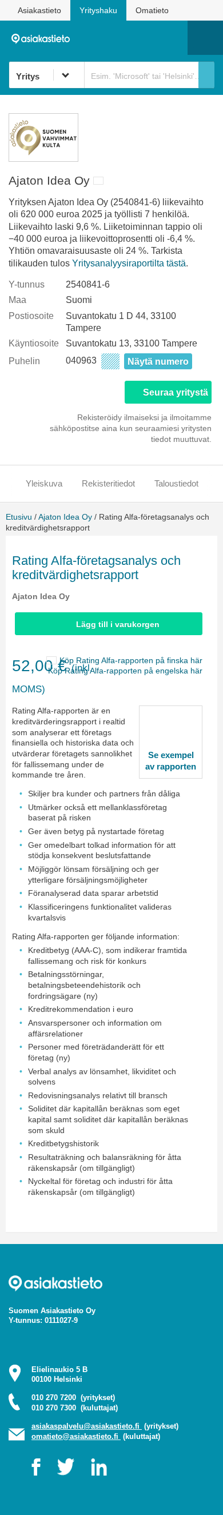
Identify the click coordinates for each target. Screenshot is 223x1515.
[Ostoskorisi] (120, 37)
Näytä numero (158, 361)
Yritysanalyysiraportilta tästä (129, 263)
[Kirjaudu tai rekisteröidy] (173, 37)
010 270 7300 (74, 1408)
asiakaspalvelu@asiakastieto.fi (86, 1426)
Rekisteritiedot (108, 483)
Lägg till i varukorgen (118, 624)
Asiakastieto (39, 10)
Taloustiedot (176, 483)
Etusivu (19, 516)
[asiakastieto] (43, 37)
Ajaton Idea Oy (65, 516)
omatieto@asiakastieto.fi (76, 1436)
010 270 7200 (73, 1397)
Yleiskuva (44, 483)
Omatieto (152, 10)
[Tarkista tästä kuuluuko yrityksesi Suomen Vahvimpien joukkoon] (43, 159)
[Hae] (206, 75)
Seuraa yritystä (175, 392)
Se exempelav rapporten (170, 760)
